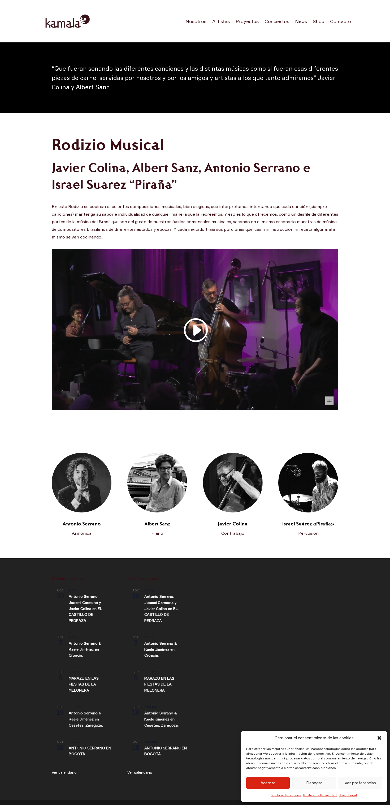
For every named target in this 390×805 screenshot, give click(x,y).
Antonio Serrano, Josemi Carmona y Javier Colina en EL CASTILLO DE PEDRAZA (85, 608)
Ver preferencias (360, 782)
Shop (318, 21)
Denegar (314, 782)
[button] (379, 738)
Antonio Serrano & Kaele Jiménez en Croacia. (85, 649)
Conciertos (277, 21)
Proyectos (247, 21)
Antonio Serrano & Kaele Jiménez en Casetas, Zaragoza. (86, 719)
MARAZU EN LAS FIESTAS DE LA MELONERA (84, 684)
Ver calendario (64, 772)
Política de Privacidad (320, 795)
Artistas (221, 21)
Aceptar (268, 782)
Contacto (340, 21)
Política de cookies (286, 795)
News (301, 21)
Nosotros (195, 21)
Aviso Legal (348, 795)
